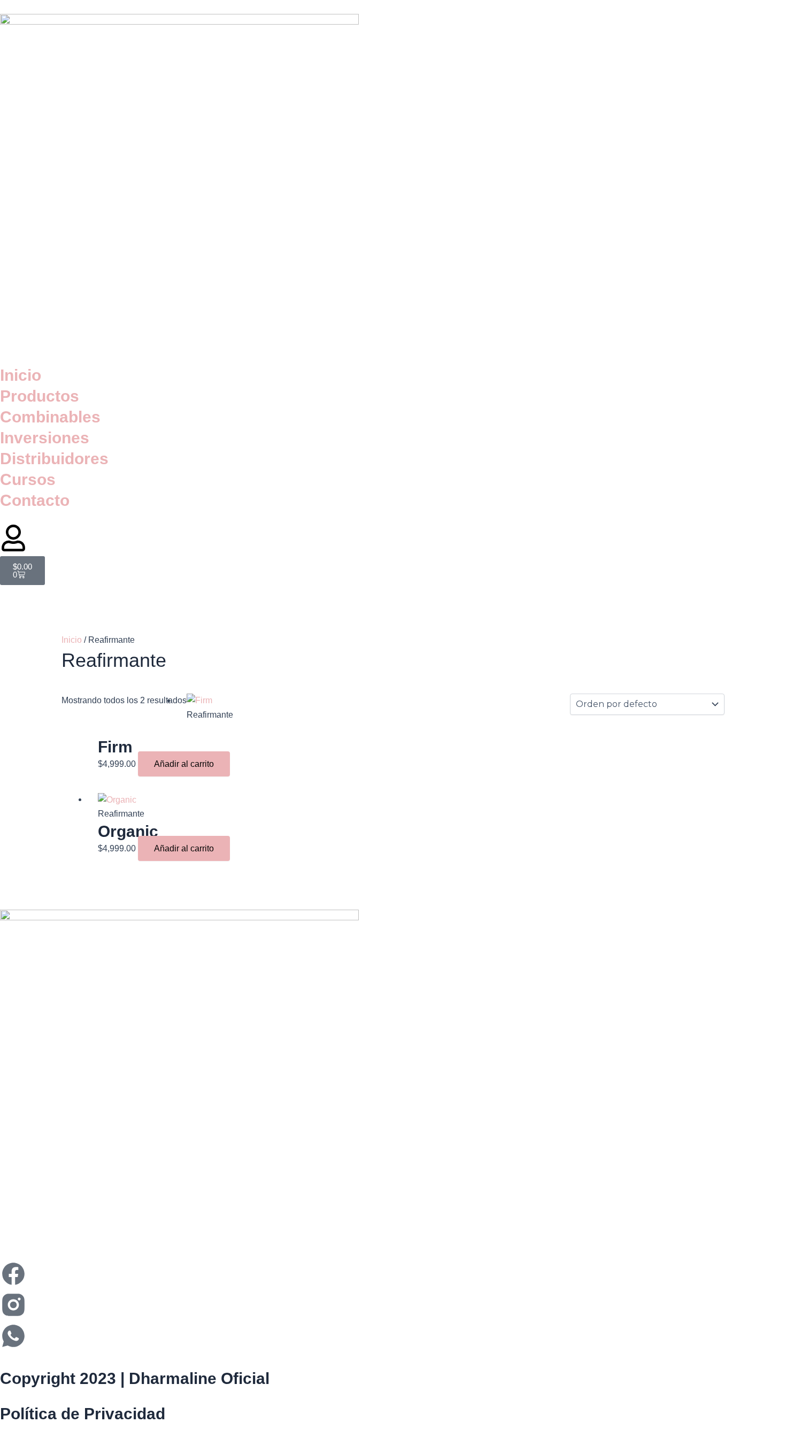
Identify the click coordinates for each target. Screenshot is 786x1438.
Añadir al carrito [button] (184, 763)
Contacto (35, 500)
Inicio (20, 375)
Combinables (50, 417)
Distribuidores (54, 458)
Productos (39, 396)
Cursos (28, 479)
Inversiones (44, 438)
